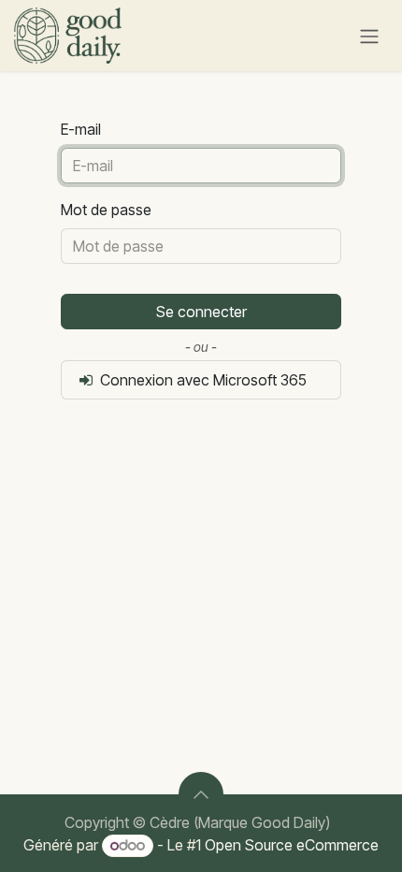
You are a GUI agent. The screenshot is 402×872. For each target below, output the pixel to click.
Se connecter (201, 311)
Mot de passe (106, 209)
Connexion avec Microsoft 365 (201, 380)
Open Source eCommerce (292, 845)
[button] (201, 794)
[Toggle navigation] (369, 35)
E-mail (81, 129)
